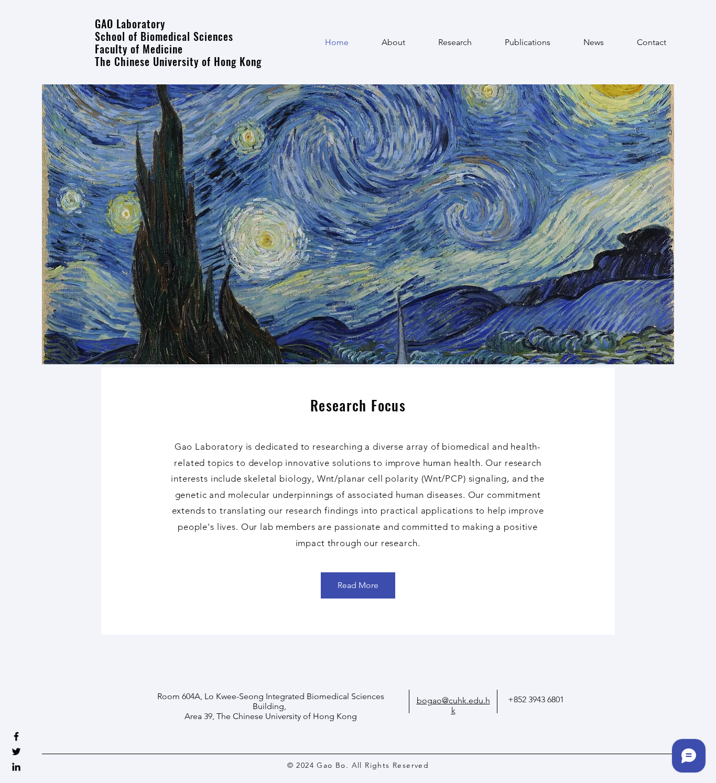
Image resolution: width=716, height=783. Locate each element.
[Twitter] (16, 751)
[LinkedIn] (16, 767)
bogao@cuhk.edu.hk (453, 705)
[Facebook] (16, 736)
